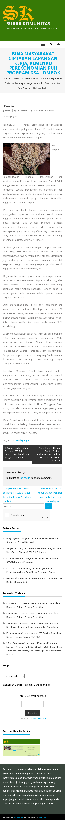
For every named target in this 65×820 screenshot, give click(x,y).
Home (7, 78)
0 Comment (22, 111)
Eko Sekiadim (12, 603)
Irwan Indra (11, 613)
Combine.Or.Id (19, 817)
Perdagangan (10, 116)
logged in (25, 477)
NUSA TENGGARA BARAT (26, 78)
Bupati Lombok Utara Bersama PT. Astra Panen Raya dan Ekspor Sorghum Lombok (17, 452)
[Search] (48, 506)
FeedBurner (39, 718)
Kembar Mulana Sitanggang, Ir (20, 633)
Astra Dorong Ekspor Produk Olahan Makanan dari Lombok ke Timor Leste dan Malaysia (48, 454)
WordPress (42, 817)
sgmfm (7, 111)
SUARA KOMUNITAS (28, 24)
